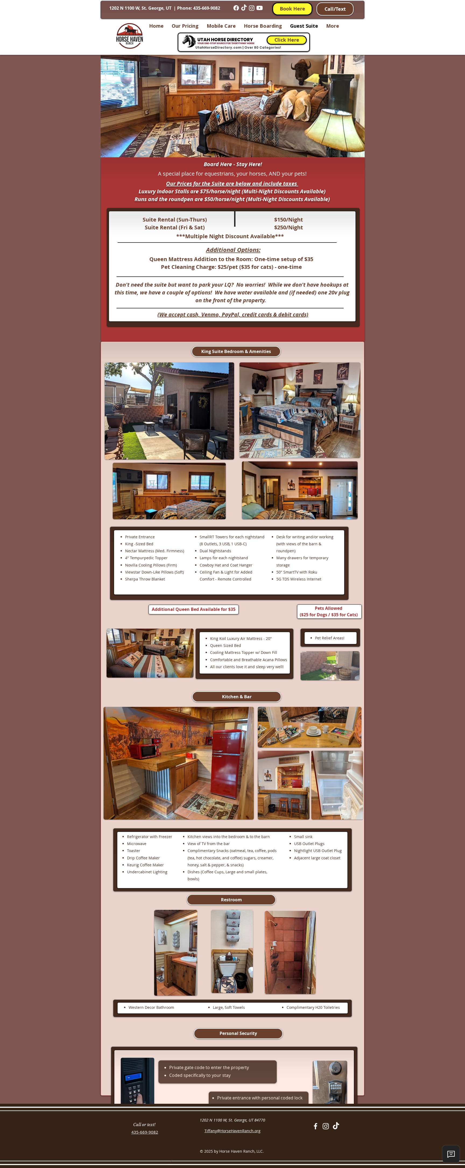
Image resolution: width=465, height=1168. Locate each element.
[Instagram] (251, 8)
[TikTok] (244, 8)
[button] (236, 351)
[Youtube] (259, 8)
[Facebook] (236, 8)
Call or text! (144, 1124)
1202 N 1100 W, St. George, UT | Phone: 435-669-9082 (165, 8)
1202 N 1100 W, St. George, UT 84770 (232, 1120)
